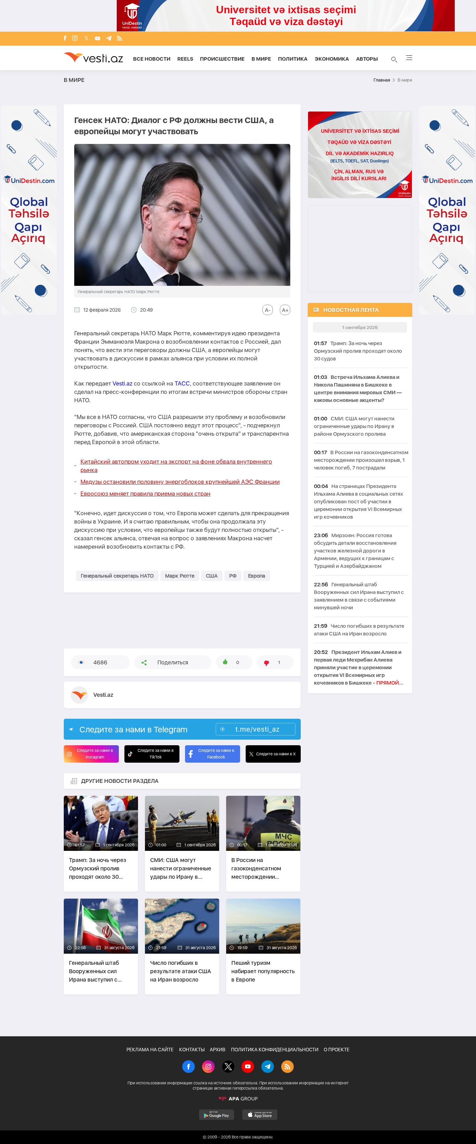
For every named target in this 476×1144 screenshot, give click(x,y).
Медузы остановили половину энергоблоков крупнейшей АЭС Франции (180, 481)
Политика (293, 59)
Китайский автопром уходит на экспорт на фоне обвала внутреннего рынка (176, 465)
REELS (185, 59)
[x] (86, 39)
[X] (228, 1067)
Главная (382, 80)
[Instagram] (75, 38)
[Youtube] (97, 39)
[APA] (238, 1098)
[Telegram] (109, 39)
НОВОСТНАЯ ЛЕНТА (351, 310)
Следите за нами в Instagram (95, 754)
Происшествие (222, 59)
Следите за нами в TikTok (156, 754)
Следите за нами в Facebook (216, 754)
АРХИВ (217, 1049)
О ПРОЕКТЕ (337, 1049)
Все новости (151, 59)
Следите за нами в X (276, 754)
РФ (233, 576)
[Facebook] (65, 38)
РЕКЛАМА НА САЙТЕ (150, 1049)
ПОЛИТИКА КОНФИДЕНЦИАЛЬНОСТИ (274, 1049)
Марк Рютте (179, 576)
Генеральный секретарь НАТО (117, 576)
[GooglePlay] (216, 1114)
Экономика (332, 59)
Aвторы (367, 59)
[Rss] (119, 39)
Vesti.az (122, 383)
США (212, 576)
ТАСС (182, 383)
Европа (256, 576)
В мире (261, 59)
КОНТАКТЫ (192, 1049)
